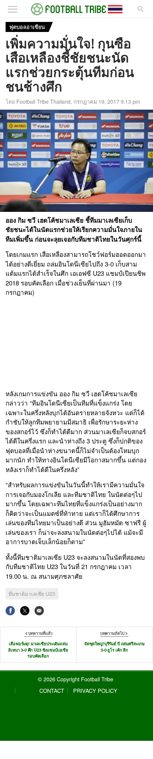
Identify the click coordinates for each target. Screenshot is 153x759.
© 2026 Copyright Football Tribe (75, 679)
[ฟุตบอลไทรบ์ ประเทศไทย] (76, 9)
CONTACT (51, 690)
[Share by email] (39, 610)
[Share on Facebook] (10, 610)
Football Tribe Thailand (43, 101)
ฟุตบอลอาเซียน (27, 26)
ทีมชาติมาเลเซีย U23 (32, 593)
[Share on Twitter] (24, 610)
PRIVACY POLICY (95, 690)
